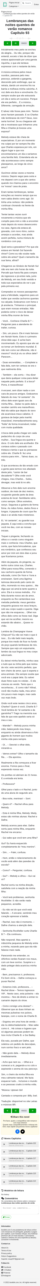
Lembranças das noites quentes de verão (19, 14)
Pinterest (6, 1273)
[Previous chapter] (7, 43)
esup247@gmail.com (16, 1259)
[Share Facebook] (17, 1131)
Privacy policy (6, 1253)
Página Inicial (14, 3)
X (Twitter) (7, 1270)
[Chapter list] (15, 43)
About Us (4, 1248)
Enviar (7, 1217)
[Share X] (22, 1131)
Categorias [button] (13, 6)
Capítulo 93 (7, 16)
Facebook (7, 1267)
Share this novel (21, 1117)
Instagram (7, 1276)
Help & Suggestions (8, 1256)
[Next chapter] (32, 43)
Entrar (36, 4)
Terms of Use (6, 1250)
